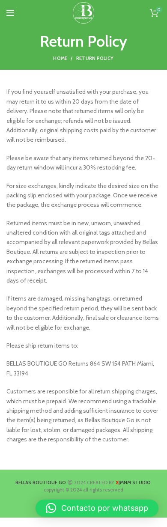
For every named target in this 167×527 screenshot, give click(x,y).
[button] (97, 508)
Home (60, 58)
